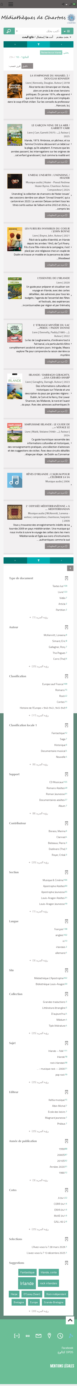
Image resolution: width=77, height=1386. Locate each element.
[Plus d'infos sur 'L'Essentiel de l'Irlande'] (14, 288)
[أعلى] (70, 1320)
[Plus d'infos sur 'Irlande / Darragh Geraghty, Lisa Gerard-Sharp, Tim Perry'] (14, 386)
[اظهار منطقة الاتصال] (2, 4)
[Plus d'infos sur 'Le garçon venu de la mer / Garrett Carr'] (14, 135)
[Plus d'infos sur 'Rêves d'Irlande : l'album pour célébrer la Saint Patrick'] (14, 480)
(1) (40, 617)
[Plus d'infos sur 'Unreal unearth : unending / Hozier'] (14, 181)
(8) (40, 813)
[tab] (71, 1336)
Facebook (67, 1348)
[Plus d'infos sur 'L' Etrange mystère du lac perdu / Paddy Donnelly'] (14, 333)
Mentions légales (62, 1365)
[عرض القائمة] (10, 4)
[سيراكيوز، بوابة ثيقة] (38, 18)
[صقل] (38, 44)
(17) (40, 715)
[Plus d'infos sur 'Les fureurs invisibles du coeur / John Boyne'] (14, 239)
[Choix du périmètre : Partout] (67, 31)
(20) (40, 1311)
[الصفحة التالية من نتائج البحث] (15, 44)
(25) (40, 666)
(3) (40, 960)
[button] (63, 4)
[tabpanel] (38, 678)
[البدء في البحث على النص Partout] (9, 31)
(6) (40, 764)
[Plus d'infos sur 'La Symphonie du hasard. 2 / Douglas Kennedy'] (14, 86)
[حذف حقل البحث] (17, 31)
